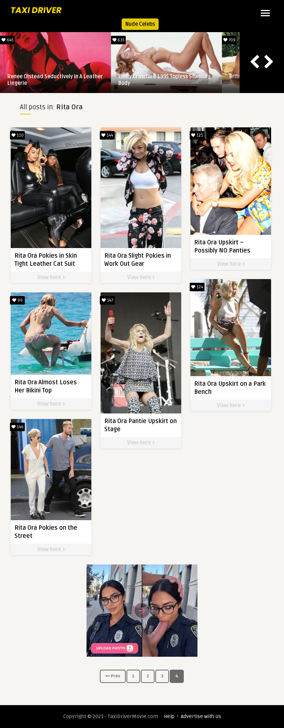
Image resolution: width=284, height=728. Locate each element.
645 (10, 40)
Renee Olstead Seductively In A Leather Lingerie (55, 79)
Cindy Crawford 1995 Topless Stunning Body (164, 79)
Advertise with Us (201, 716)
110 (20, 135)
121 (199, 135)
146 (20, 427)
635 (120, 40)
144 (109, 135)
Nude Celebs (140, 24)
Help (169, 716)
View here (49, 277)
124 (199, 287)
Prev (115, 676)
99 (19, 300)
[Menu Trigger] (265, 13)
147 (109, 300)
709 (231, 40)
